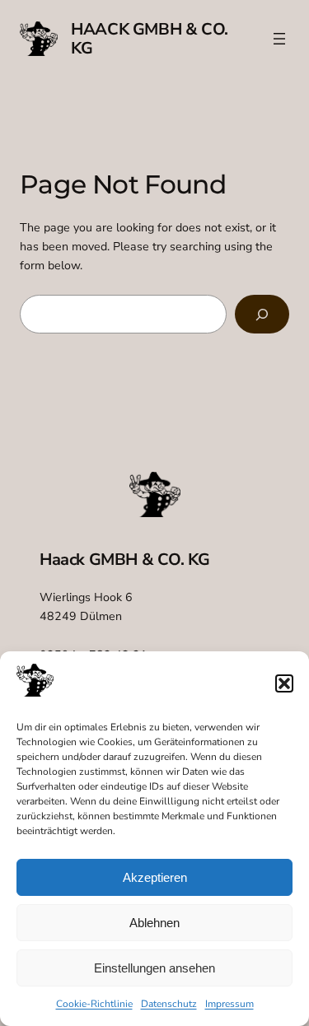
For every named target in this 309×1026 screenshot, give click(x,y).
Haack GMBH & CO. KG (149, 38)
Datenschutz (169, 1003)
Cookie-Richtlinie (94, 1003)
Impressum (229, 1003)
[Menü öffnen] (279, 39)
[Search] (262, 314)
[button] (284, 683)
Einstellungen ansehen (154, 968)
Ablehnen (154, 923)
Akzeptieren (155, 877)
